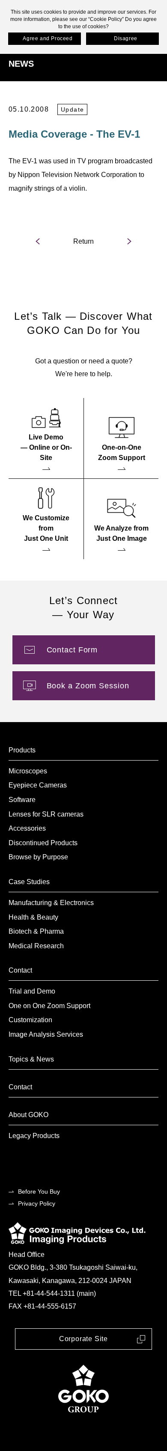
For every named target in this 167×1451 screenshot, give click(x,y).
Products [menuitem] (22, 750)
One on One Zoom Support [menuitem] (49, 1005)
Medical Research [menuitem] (36, 946)
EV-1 (30, 161)
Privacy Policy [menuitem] (36, 1203)
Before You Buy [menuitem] (39, 1191)
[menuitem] (46, 438)
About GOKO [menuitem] (28, 1114)
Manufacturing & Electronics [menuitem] (51, 902)
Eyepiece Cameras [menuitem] (38, 785)
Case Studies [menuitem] (29, 881)
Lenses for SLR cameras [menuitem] (46, 814)
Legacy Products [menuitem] (34, 1135)
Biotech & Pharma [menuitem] (36, 931)
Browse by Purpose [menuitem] (38, 857)
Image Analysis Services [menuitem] (46, 1034)
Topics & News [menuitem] (31, 1059)
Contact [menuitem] (20, 970)
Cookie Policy (106, 19)
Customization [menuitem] (30, 1019)
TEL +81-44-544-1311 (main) (52, 1293)
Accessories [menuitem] (27, 828)
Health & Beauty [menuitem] (33, 917)
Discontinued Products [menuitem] (43, 842)
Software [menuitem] (22, 799)
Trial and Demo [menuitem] (32, 991)
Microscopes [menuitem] (28, 771)
